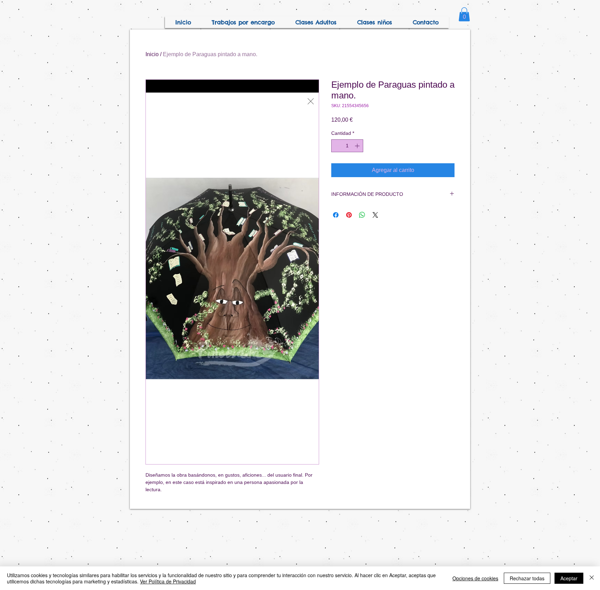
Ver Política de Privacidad (168, 581)
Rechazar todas (527, 578)
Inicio (152, 54)
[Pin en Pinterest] (349, 215)
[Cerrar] (592, 578)
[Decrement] (336, 146)
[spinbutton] (347, 146)
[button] (464, 14)
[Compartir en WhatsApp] (362, 215)
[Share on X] (375, 215)
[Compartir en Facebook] (336, 215)
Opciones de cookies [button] (475, 578)
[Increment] (357, 146)
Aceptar (568, 578)
